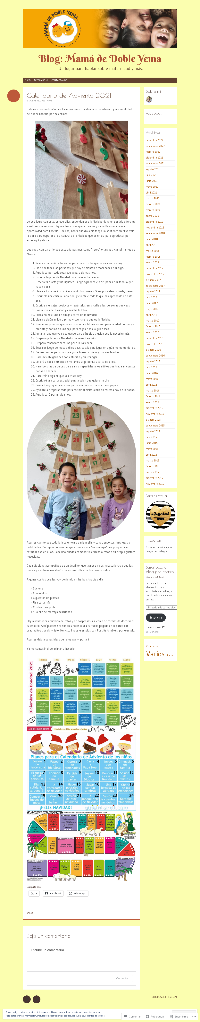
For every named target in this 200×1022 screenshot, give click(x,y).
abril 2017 (151, 314)
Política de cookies (96, 1015)
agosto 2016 (153, 361)
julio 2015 (151, 437)
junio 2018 (152, 239)
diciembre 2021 (154, 157)
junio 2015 (152, 442)
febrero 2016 (153, 396)
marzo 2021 (152, 198)
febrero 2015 (153, 466)
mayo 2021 (152, 186)
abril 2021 (151, 192)
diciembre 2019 (154, 221)
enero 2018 (152, 262)
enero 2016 (152, 402)
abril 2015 (151, 454)
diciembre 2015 (154, 407)
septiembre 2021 (155, 163)
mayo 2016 (152, 378)
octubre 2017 (153, 279)
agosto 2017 (153, 291)
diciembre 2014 (154, 477)
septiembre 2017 (155, 285)
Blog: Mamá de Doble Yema (100, 58)
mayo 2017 (152, 309)
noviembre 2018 (155, 227)
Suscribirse (156, 617)
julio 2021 (151, 174)
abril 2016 (151, 384)
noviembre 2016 (155, 344)
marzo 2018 (153, 250)
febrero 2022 (153, 151)
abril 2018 (151, 244)
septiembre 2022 (155, 146)
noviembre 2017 (155, 274)
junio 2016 (152, 373)
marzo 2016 (153, 390)
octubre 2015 (153, 419)
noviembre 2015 (155, 413)
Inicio (27, 80)
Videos (169, 655)
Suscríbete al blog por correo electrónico (160, 571)
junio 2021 (152, 180)
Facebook (154, 113)
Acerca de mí (41, 80)
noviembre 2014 (155, 483)
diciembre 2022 (154, 140)
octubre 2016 (153, 349)
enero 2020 (152, 215)
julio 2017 (151, 297)
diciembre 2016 (154, 338)
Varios (30, 913)
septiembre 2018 (155, 233)
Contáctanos (59, 80)
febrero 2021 (153, 204)
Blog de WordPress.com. (164, 997)
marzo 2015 (152, 460)
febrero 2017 (153, 326)
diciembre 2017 (154, 268)
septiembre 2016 (155, 355)
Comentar (122, 978)
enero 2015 (152, 472)
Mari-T (50, 100)
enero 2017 (152, 332)
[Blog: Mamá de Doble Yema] (100, 28)
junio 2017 (152, 303)
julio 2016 (151, 367)
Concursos (152, 646)
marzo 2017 (153, 320)
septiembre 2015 (155, 425)
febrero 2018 (153, 256)
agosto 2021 (153, 169)
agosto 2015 (153, 431)
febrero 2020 (153, 209)
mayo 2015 (152, 448)
